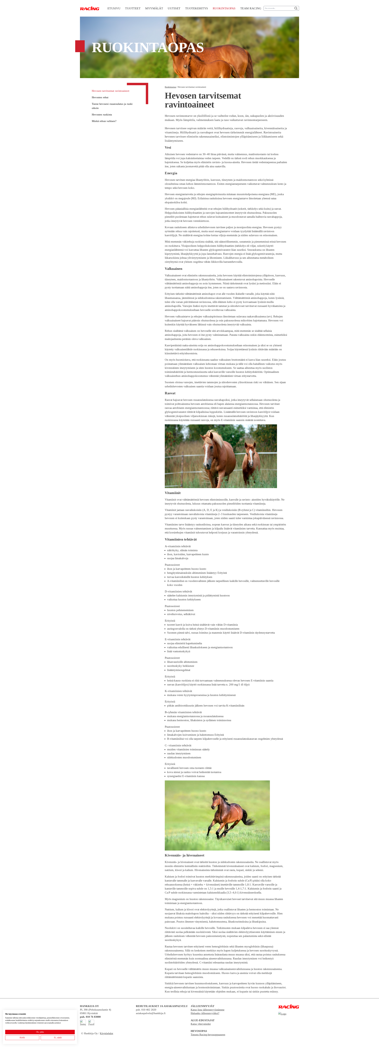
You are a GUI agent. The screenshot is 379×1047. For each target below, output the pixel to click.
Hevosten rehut (100, 97)
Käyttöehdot (106, 1033)
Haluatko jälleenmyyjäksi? (205, 1013)
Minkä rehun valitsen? (104, 121)
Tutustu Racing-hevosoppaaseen (208, 1034)
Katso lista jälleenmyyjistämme (207, 1009)
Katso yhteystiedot (201, 1023)
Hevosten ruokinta (102, 114)
